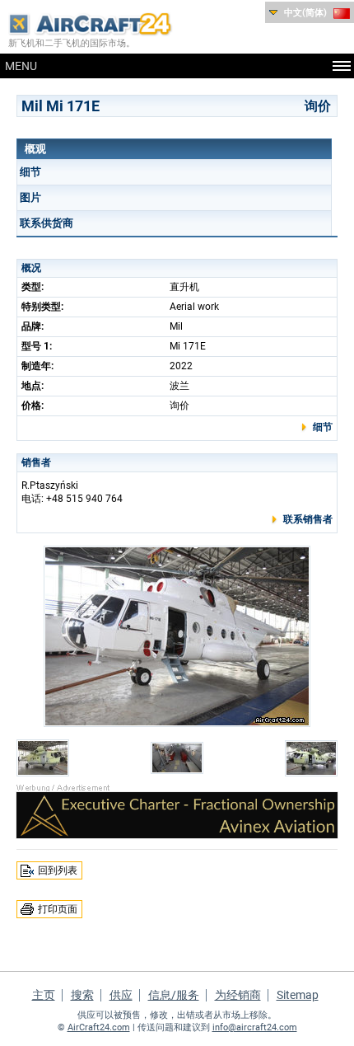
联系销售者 (308, 519)
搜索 (82, 994)
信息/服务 (173, 994)
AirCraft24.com (99, 1027)
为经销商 (238, 994)
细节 (30, 172)
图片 (30, 197)
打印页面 (57, 909)
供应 (121, 994)
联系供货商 (46, 223)
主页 (43, 994)
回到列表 (57, 870)
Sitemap (298, 994)
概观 (35, 149)
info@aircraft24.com (254, 1027)
